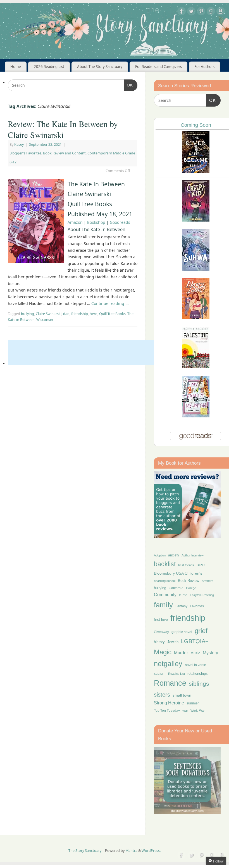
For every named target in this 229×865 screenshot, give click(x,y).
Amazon (75, 222)
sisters (162, 695)
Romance (170, 683)
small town (182, 695)
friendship (79, 313)
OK (128, 85)
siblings (199, 683)
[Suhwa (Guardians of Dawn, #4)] (195, 269)
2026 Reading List (49, 66)
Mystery (210, 652)
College (191, 588)
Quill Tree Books (112, 313)
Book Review (188, 581)
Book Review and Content (64, 153)
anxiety (173, 555)
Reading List (176, 673)
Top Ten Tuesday (167, 711)
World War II (198, 710)
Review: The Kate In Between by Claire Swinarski (63, 129)
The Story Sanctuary (84, 850)
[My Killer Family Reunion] (195, 415)
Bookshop (96, 222)
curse (183, 595)
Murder (181, 652)
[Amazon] (220, 12)
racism (160, 673)
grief (201, 630)
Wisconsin (44, 319)
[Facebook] (181, 12)
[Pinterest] (201, 12)
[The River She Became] (195, 171)
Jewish (172, 642)
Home (15, 66)
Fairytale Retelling (202, 595)
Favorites (197, 606)
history (159, 642)
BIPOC (202, 565)
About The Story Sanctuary (99, 66)
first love (161, 620)
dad (66, 313)
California (176, 588)
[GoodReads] (211, 12)
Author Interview (193, 555)
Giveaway (161, 632)
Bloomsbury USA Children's (178, 573)
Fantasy (181, 606)
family (163, 605)
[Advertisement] (109, 352)
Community (165, 594)
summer (193, 703)
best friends (186, 565)
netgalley (168, 663)
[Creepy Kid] (195, 220)
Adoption (160, 555)
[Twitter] (191, 12)
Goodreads (120, 222)
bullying (27, 313)
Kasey (19, 144)
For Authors (204, 66)
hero (93, 313)
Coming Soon (196, 125)
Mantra (131, 850)
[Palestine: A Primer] (195, 366)
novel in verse (195, 665)
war (185, 711)
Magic (162, 652)
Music (195, 653)
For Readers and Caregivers (158, 66)
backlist (165, 564)
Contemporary (99, 153)
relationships (197, 673)
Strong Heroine (169, 703)
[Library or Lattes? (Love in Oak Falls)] (195, 317)
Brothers (207, 580)
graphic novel (181, 632)
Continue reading (110, 303)
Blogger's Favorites (25, 153)
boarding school (164, 580)
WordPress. (151, 850)
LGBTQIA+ (195, 641)
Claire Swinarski (48, 313)
